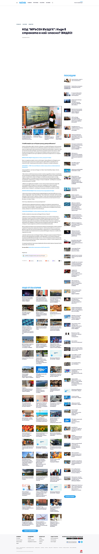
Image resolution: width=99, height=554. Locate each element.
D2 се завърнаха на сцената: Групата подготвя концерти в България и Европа (27, 404)
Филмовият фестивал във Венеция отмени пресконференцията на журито (76, 242)
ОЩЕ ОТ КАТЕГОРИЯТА (30, 530)
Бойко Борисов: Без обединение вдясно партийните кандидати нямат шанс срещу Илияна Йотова (55, 479)
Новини (30, 2)
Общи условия (50, 547)
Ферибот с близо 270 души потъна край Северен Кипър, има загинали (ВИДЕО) (76, 317)
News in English (53, 541)
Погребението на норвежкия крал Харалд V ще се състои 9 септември (77, 128)
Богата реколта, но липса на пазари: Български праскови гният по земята (26, 434)
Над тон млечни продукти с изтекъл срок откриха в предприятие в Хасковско (55, 524)
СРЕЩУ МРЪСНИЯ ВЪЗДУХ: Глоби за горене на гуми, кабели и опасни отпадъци (39, 211)
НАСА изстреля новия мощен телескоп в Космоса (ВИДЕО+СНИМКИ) (76, 292)
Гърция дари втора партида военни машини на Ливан (75, 249)
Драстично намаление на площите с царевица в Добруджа (56, 434)
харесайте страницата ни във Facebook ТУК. (39, 247)
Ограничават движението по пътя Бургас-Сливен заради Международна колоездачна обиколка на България (41, 360)
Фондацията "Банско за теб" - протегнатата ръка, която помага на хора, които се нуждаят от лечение (41, 405)
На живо (48, 2)
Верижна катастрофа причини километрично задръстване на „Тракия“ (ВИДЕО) (27, 299)
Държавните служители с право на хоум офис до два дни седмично (55, 375)
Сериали (41, 541)
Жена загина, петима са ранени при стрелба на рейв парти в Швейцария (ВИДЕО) (76, 479)
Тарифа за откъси (37, 547)
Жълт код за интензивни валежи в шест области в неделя (27, 478)
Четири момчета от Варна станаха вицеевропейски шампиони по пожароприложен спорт (56, 420)
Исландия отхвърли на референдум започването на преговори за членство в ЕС (76, 372)
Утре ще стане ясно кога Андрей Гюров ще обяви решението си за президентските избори (42, 299)
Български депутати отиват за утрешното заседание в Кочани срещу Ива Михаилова (76, 216)
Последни (18, 538)
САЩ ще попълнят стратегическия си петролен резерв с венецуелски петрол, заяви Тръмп (76, 233)
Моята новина (19, 541)
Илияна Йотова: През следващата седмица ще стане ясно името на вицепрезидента (27, 523)
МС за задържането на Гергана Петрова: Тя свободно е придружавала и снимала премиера (55, 509)
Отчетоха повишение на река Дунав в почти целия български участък (41, 478)
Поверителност (55, 547)
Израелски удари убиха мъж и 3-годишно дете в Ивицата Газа (76, 349)
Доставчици (42, 547)
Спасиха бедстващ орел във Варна (28, 358)
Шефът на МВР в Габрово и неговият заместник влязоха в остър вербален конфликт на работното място (41, 494)
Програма (35, 2)
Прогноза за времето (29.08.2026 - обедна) (55, 492)
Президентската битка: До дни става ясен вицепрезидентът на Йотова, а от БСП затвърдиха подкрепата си (27, 462)
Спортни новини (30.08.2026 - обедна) (76, 397)
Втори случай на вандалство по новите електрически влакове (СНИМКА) (41, 314)
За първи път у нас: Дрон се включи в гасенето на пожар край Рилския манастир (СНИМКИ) (55, 328)
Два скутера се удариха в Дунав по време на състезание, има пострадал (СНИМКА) (28, 346)
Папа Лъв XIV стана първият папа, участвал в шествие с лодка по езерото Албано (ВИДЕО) (55, 346)
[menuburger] (17, 2)
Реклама (17, 547)
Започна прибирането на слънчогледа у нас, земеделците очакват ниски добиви (42, 434)
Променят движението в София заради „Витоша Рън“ (28, 448)
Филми (40, 543)
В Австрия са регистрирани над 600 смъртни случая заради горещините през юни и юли (77, 156)
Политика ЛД (60, 547)
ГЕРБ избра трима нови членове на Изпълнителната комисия (41, 376)
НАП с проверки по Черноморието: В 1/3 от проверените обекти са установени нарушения (41, 419)
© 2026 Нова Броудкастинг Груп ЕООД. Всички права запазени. (24, 551)
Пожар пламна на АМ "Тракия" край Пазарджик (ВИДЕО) (55, 460)
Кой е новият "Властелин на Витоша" (76, 342)
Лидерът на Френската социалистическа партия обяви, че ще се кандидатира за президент (76, 273)
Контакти (46, 547)
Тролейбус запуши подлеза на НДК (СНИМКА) (26, 313)
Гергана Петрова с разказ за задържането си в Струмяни (27, 508)
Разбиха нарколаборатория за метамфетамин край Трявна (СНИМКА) (27, 389)
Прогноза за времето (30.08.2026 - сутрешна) (41, 447)
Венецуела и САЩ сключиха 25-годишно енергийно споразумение (76, 334)
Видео (17, 543)
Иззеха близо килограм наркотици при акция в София (41, 327)
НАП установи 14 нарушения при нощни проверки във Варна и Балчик (55, 389)
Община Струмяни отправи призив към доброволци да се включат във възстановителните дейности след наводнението (41, 463)
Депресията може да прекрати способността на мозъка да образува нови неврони (76, 102)
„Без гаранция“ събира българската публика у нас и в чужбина (27, 419)
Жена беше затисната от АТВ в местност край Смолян (55, 448)
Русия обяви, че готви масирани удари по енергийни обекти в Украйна (76, 356)
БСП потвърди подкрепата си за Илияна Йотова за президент (26, 493)
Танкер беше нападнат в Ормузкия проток (76, 87)
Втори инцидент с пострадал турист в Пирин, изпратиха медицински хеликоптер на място (41, 524)
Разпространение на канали (30, 547)
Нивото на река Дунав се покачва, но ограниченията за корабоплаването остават (42, 390)
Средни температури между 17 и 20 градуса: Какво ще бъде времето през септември (41, 346)
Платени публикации (19, 548)
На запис (42, 2)
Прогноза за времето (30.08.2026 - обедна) (55, 358)
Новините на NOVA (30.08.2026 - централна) (75, 189)
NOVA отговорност (54, 538)
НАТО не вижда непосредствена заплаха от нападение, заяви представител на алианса (76, 120)
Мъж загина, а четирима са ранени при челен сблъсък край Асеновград (55, 404)
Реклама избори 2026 (22, 547)
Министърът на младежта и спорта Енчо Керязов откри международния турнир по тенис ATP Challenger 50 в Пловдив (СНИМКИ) (76, 180)
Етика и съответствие (73, 547)
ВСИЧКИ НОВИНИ (69, 496)
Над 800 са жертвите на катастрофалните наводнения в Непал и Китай (76, 462)
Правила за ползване (66, 547)
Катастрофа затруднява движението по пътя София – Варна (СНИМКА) (27, 376)
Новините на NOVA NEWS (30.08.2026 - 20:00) (77, 170)
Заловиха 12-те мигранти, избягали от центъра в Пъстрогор (41, 508)
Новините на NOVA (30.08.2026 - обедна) (76, 404)
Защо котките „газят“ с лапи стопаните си (77, 80)
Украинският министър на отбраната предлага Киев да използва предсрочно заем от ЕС (76, 300)
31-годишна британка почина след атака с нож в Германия (76, 94)
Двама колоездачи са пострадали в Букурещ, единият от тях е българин (77, 224)
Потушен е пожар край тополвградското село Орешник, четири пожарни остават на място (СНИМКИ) (55, 300)
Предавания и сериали (32, 541)
